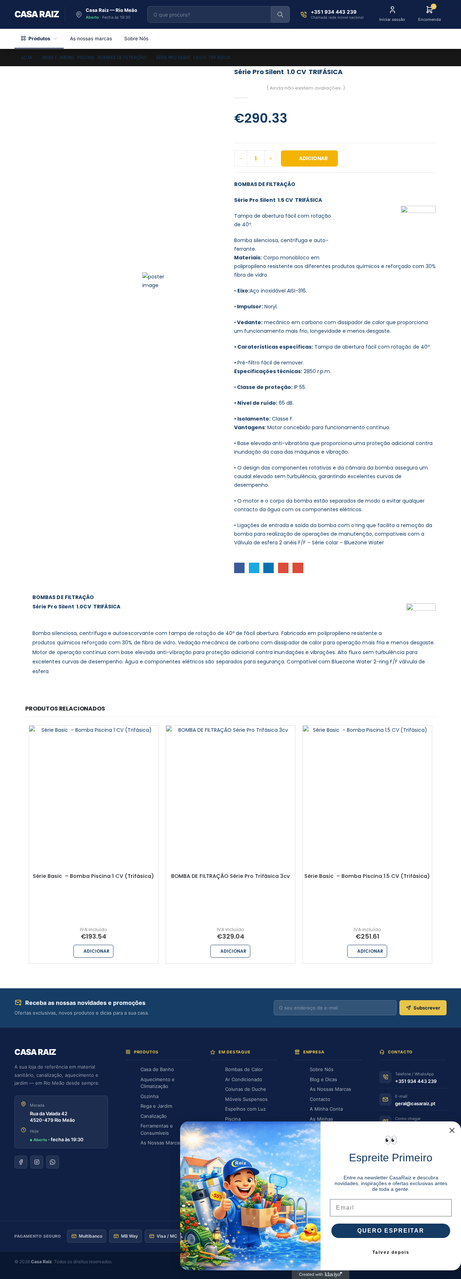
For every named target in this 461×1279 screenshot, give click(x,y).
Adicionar (313, 158)
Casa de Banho (157, 1069)
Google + (283, 568)
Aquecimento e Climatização (157, 1082)
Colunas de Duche (245, 1089)
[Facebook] (20, 1162)
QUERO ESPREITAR (390, 1231)
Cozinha (149, 1096)
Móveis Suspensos (246, 1099)
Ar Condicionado (243, 1079)
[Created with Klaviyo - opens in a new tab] (320, 1274)
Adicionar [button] (96, 951)
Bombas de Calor (244, 1069)
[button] (155, 280)
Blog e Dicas (323, 1079)
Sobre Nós (136, 38)
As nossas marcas (91, 38)
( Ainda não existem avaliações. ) (306, 88)
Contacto (320, 1099)
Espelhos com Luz (245, 1109)
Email (297, 568)
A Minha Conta (326, 1109)
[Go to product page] (93, 790)
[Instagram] (36, 1162)
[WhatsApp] (52, 1162)
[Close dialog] (452, 1130)
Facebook (239, 568)
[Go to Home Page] (9, 57)
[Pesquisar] (280, 14)
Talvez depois (390, 1252)
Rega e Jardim (156, 1106)
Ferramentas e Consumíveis (156, 1129)
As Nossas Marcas (161, 1143)
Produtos (39, 38)
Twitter (254, 568)
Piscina (233, 1119)
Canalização (153, 1116)
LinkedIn (268, 568)
